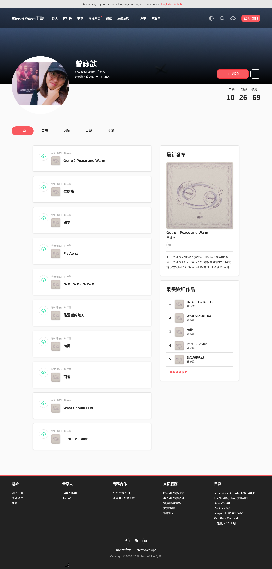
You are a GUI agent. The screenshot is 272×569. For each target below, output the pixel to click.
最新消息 (17, 498)
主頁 (22, 131)
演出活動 (123, 18)
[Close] (267, 4)
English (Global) (171, 4)
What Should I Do (78, 408)
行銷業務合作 (122, 493)
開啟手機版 (123, 550)
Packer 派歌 (222, 508)
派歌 (143, 18)
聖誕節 (68, 192)
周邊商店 (95, 18)
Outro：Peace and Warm (84, 161)
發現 (55, 18)
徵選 (109, 18)
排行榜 (67, 18)
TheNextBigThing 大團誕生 (231, 498)
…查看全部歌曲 (176, 372)
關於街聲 (17, 493)
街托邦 (66, 498)
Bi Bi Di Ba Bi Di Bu (80, 284)
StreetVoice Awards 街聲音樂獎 (234, 493)
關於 (111, 131)
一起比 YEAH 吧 (225, 523)
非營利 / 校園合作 (124, 498)
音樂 (44, 131)
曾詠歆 (170, 237)
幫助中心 (169, 513)
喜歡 (89, 131)
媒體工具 (17, 503)
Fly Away (71, 253)
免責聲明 (169, 508)
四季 (66, 222)
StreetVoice (28, 18)
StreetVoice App (145, 550)
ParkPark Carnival (226, 518)
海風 (66, 346)
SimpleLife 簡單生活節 (228, 513)
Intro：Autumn (75, 439)
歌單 (80, 18)
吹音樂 (156, 18)
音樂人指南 (69, 493)
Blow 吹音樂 (222, 503)
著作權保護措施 (173, 498)
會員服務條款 (172, 503)
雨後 (66, 377)
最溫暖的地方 (74, 315)
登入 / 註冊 (251, 18)
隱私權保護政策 (173, 493)
